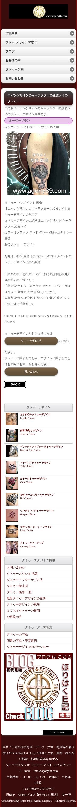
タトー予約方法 (31, 340)
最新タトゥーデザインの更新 (26, 598)
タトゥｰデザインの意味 (21, 42)
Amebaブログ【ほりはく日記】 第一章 (46, 794)
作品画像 (12, 33)
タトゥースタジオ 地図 (22, 573)
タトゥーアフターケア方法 (25, 579)
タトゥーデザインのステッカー (28, 646)
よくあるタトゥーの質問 (23, 610)
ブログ (10, 51)
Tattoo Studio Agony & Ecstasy (36, 801)
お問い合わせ (15, 78)
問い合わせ (31, 371)
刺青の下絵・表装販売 (22, 640)
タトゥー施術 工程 (19, 592)
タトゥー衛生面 (17, 586)
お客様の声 (13, 60)
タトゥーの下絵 (17, 634)
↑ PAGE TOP (58, 732)
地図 (38, 782)
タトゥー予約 (15, 69)
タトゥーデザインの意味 (23, 604)
